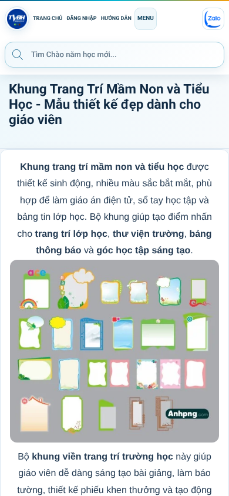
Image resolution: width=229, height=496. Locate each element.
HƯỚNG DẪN (116, 19)
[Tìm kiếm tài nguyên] (17, 54)
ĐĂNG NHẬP (81, 19)
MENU (145, 18)
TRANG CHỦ (47, 19)
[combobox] (114, 55)
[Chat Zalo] (213, 19)
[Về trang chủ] (17, 18)
